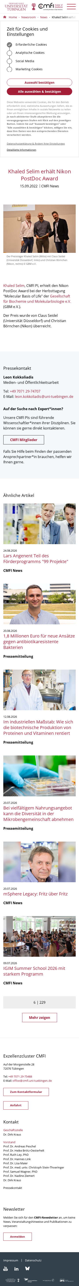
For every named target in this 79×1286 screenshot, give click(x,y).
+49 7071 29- (16, 1076)
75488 (28, 1076)
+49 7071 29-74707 (25, 391)
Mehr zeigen (39, 1017)
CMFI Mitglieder (23, 439)
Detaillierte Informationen (21, 149)
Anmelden (17, 1237)
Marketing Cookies (29, 69)
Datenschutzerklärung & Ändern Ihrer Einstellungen (36, 143)
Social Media (24, 61)
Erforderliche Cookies (31, 44)
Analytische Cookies (30, 53)
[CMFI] (39, 6)
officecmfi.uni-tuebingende (32, 1081)
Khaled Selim (14, 285)
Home (13, 17)
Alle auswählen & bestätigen (39, 91)
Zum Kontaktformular (26, 1092)
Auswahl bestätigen (39, 82)
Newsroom (28, 17)
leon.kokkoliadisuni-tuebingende (44, 396)
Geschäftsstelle (13, 1130)
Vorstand (9, 1142)
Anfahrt (16, 1105)
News (43, 17)
